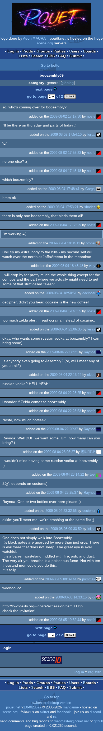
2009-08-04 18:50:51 (61, 293)
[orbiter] (98, 243)
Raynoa (89, 352)
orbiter (90, 243)
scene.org (44, 43)
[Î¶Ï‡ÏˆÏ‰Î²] (98, 452)
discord (95, 712)
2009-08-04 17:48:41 (63, 189)
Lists (23, 56)
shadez (89, 207)
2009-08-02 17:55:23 (65, 153)
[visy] (98, 266)
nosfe (91, 116)
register (94, 672)
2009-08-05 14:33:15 (71, 597)
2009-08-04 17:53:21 (62, 207)
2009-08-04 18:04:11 (64, 243)
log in (79, 672)
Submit (75, 56)
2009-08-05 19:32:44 (65, 620)
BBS (51, 56)
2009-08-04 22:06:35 (66, 329)
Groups (43, 51)
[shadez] (98, 207)
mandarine (71, 707)
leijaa (91, 134)
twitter (44, 712)
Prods (27, 51)
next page (44, 89)
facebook (64, 712)
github (98, 721)
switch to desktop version (51, 703)
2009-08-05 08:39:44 (60, 579)
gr (93, 597)
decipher (88, 293)
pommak (88, 579)
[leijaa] (98, 134)
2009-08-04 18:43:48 (67, 266)
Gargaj (90, 189)
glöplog (68, 83)
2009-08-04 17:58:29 (65, 225)
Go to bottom (52, 65)
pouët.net (13, 707)
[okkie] (98, 375)
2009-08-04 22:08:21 (62, 352)
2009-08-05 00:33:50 (66, 529)
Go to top (51, 697)
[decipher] (98, 293)
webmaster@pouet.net (71, 721)
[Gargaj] (98, 189)
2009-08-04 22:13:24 (65, 375)
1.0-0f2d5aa (32, 707)
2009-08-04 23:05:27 (59, 452)
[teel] (98, 474)
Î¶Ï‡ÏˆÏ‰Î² (88, 452)
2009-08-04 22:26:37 (62, 429)
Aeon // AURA (34, 38)
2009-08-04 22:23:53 (65, 411)
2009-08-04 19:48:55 (65, 311)
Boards (89, 51)
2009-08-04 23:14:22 (68, 474)
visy (92, 266)
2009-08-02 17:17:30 (65, 116)
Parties (59, 51)
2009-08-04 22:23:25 (65, 393)
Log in (13, 51)
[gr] (98, 597)
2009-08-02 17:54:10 (66, 134)
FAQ (62, 56)
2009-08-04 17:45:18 (65, 171)
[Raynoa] (98, 352)
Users (74, 51)
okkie (91, 375)
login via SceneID (51, 661)
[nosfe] (98, 116)
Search (37, 56)
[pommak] (98, 579)
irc (55, 716)
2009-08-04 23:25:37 (62, 493)
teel (92, 474)
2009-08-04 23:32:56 (61, 511)
